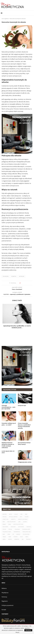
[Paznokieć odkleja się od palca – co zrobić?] (9, 416)
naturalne (21, 276)
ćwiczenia (28, 539)
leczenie (25, 521)
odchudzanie (21, 526)
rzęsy (4, 534)
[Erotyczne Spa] (25, 398)
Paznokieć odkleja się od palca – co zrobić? (9, 424)
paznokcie (28, 526)
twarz (9, 536)
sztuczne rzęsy (26, 534)
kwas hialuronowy (11, 521)
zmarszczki (16, 539)
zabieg (26, 536)
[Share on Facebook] (22, 283)
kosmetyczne (5, 519)
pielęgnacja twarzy (7, 531)
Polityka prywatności (7, 605)
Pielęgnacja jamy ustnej (24, 462)
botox (10, 514)
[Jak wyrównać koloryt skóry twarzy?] (25, 436)
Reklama (4, 588)
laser (19, 521)
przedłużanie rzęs (26, 531)
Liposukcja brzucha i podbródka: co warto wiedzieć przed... (17, 327)
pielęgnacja (17, 529)
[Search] (32, 13)
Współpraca (5, 592)
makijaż (4, 524)
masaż (9, 524)
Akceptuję (28, 630)
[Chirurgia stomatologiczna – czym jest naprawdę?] (9, 398)
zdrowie (10, 539)
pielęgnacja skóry (26, 529)
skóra (8, 534)
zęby (23, 539)
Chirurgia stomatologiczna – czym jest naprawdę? (8, 407)
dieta (21, 516)
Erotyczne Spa (22, 405)
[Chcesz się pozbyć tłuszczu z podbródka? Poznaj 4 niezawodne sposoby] (25, 416)
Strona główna (5, 18)
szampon (18, 534)
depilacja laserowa (13, 516)
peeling (4, 529)
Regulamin (5, 601)
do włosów (5, 276)
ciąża (26, 514)
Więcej (17, 632)
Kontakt (4, 609)
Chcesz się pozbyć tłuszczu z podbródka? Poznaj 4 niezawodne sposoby (24, 425)
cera (21, 514)
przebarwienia (17, 531)
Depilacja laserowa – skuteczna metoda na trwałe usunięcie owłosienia (8, 445)
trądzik (4, 536)
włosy (21, 536)
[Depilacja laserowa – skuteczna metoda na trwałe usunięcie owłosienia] (9, 436)
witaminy (16, 536)
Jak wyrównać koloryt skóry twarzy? (24, 443)
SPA (13, 534)
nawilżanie (13, 526)
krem (4, 521)
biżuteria (5, 514)
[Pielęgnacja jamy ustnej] (25, 455)
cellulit (16, 514)
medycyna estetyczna (18, 524)
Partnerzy (4, 597)
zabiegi (4, 539)
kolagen (26, 516)
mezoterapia (5, 526)
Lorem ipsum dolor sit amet (8, 452)
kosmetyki (13, 276)
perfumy (10, 529)
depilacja (5, 516)
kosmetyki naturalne (23, 519)
